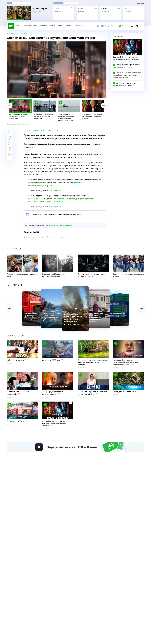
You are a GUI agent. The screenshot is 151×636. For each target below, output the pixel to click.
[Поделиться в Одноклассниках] (9, 143)
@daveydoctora (16, 124)
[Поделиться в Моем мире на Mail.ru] (9, 154)
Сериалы (79, 26)
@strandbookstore (65, 198)
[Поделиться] (94, 94)
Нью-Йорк (27, 130)
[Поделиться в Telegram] (9, 132)
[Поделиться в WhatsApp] (9, 149)
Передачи (69, 26)
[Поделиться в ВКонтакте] (9, 138)
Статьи (52, 26)
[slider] (57, 91)
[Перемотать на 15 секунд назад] (25, 94)
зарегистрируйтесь (66, 225)
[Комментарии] (9, 161)
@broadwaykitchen (85, 198)
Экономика (125, 26)
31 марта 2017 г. (57, 191)
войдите (52, 225)
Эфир (19, 26)
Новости (43, 26)
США (56, 130)
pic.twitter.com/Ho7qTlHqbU (41, 185)
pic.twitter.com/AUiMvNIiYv (49, 201)
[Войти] (137, 26)
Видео (60, 26)
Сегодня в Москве (110, 26)
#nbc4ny (78, 182)
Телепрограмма (30, 26)
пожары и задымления (43, 130)
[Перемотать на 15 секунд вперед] (29, 94)
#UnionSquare (34, 198)
